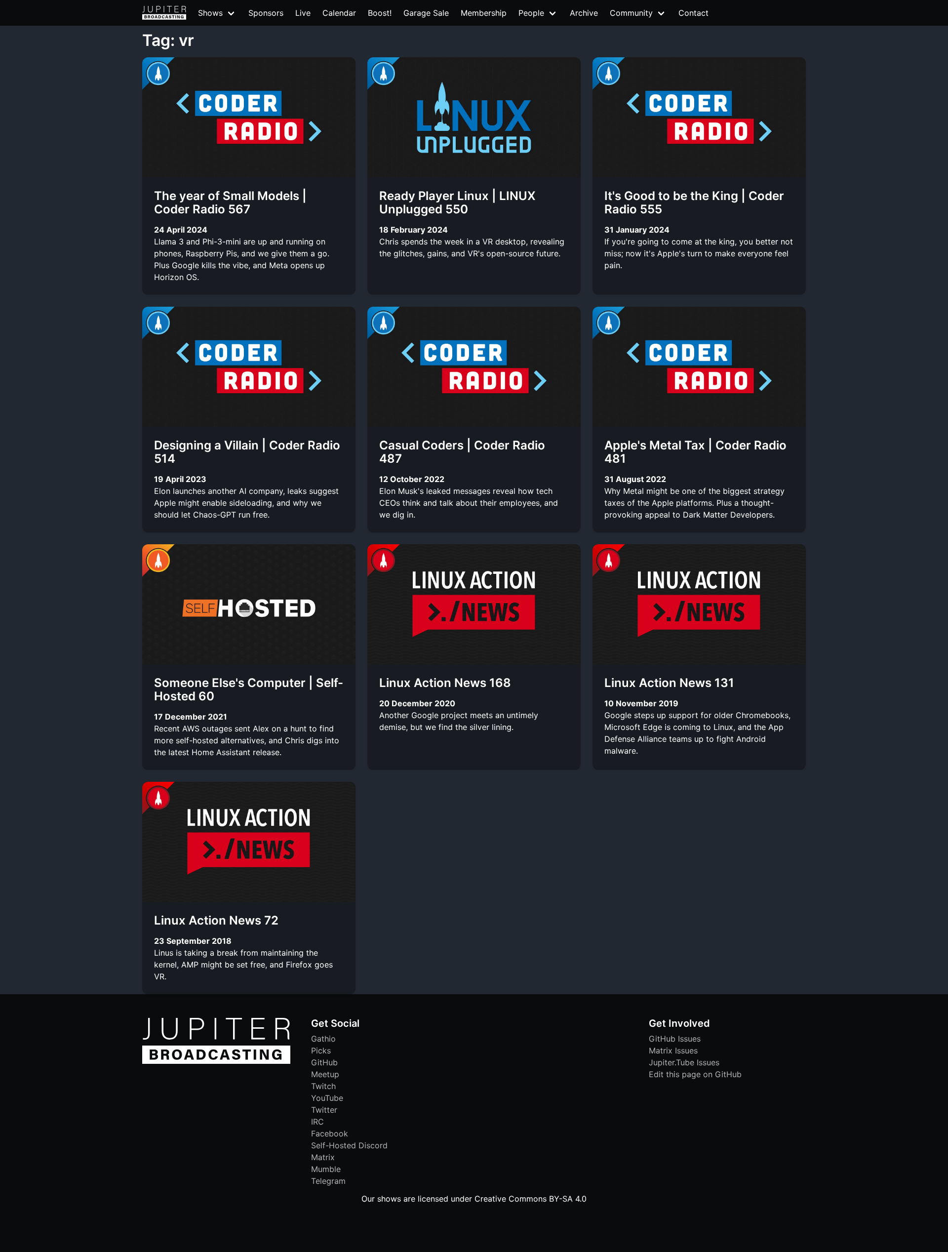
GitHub (324, 1062)
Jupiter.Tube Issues (684, 1062)
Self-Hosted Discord (349, 1145)
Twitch (323, 1086)
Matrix (323, 1157)
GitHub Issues (675, 1039)
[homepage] (164, 13)
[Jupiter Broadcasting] (216, 1061)
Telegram (328, 1181)
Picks (321, 1050)
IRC (317, 1122)
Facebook (329, 1133)
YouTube (327, 1098)
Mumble (326, 1169)
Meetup (325, 1074)
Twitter (324, 1110)
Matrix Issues (673, 1050)
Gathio (323, 1039)
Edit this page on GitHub (695, 1074)
